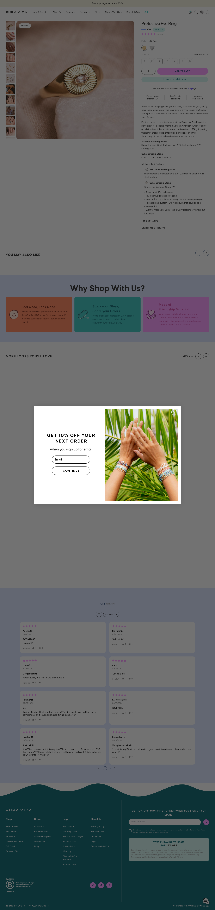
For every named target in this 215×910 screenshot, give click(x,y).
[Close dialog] (174, 412)
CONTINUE (71, 471)
